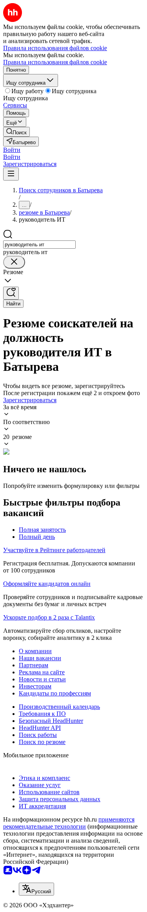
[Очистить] (14, 262)
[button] (11, 149)
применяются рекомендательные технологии (68, 823)
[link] (16, 132)
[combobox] (39, 244)
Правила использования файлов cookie (55, 62)
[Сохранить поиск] (11, 293)
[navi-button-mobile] (11, 174)
